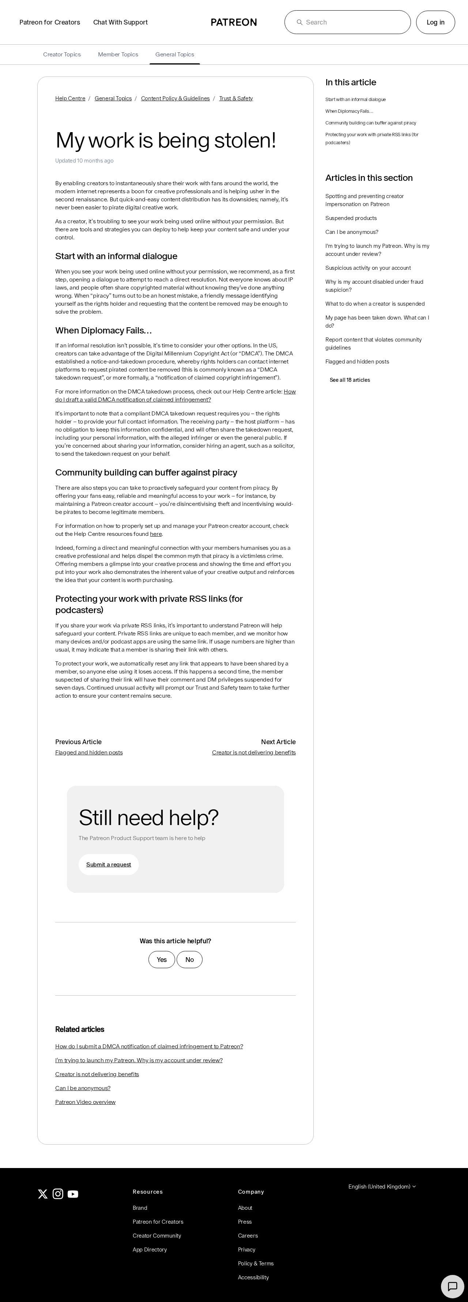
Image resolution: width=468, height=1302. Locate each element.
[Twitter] (42, 1197)
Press (245, 1222)
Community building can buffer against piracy (370, 123)
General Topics (113, 98)
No (189, 959)
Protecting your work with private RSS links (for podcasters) (372, 138)
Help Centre (70, 98)
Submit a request (108, 864)
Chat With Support (120, 22)
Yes (162, 959)
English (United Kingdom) (379, 1186)
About (245, 1208)
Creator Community (157, 1235)
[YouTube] (73, 1197)
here (156, 533)
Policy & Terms (256, 1263)
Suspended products (351, 218)
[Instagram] (58, 1197)
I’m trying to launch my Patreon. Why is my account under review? (139, 1060)
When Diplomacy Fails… (349, 111)
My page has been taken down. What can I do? (377, 321)
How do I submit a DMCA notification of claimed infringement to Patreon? (149, 1046)
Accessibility (253, 1277)
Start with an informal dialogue (355, 99)
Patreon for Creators (49, 22)
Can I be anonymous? (82, 1088)
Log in (436, 22)
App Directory (150, 1249)
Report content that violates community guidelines (373, 343)
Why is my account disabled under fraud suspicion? (374, 286)
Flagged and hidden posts (88, 752)
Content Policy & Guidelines (175, 98)
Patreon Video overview (85, 1101)
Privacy (247, 1249)
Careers (248, 1235)
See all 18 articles (350, 380)
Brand (140, 1208)
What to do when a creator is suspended (375, 304)
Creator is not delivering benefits (254, 752)
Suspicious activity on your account (368, 268)
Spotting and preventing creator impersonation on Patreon (364, 200)
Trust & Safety (236, 98)
